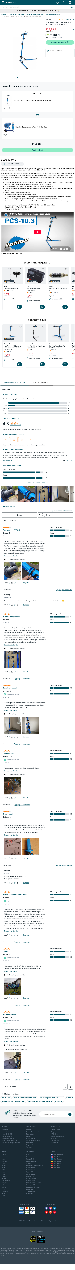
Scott (3, 1196)
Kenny (3, 1172)
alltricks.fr (57, 1157)
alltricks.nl (57, 1167)
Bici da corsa (30, 1157)
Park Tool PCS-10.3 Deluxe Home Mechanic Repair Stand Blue (32, 100)
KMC (3, 1170)
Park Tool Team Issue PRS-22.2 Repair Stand (57, 347)
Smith (3, 1159)
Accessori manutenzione (52, 15)
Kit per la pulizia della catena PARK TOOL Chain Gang (31, 127)
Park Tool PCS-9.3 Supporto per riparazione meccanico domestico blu (12, 347)
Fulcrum (4, 1178)
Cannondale (5, 1191)
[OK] (69, 1114)
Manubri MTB (30, 1180)
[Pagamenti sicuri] (27, 1210)
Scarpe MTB (30, 1163)
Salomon (4, 1161)
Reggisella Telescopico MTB (35, 1165)
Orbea (3, 1189)
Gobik (3, 1163)
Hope (3, 1174)
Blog (52, 1132)
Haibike (4, 1154)
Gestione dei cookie (57, 1136)
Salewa (4, 1185)
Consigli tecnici (31, 1138)
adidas (4, 1187)
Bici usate (29, 1193)
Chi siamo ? (5, 1129)
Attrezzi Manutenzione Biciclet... (25, 1098)
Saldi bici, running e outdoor (11, 1142)
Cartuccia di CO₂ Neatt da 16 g (58, 289)
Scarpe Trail (30, 1159)
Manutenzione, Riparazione (34, 15)
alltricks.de (57, 1163)
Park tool (48, 19)
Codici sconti (55, 1140)
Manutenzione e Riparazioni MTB (40, 1101)
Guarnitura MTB (31, 1161)
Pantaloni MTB (30, 1176)
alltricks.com (58, 1159)
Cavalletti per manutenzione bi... (51, 1098)
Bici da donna (30, 1170)
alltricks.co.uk (58, 1154)
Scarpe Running (31, 1191)
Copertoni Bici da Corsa (34, 1183)
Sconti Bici (54, 1142)
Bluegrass (5, 1183)
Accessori (58, 1101)
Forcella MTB (30, 1174)
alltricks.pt (57, 1165)
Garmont (4, 1176)
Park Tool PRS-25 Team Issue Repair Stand (36, 347)
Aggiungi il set (37, 150)
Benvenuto (4, 15)
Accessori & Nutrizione (17, 15)
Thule (3, 1193)
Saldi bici (54, 1138)
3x (51, 34)
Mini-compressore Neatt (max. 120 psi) (34, 289)
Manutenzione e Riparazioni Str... (13, 1101)
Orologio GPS (30, 1185)
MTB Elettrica (30, 1167)
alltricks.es (57, 1161)
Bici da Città (6, 1098)
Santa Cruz (5, 1157)
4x (55, 34)
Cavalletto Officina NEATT (12, 288)
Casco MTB (29, 1172)
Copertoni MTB (31, 1178)
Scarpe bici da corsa (33, 1187)
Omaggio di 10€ (7, 1134)
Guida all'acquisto (12, 164)
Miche (3, 1165)
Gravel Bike (29, 1189)
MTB (27, 1154)
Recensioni (5, 1132)
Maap (3, 1167)
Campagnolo (6, 1180)
